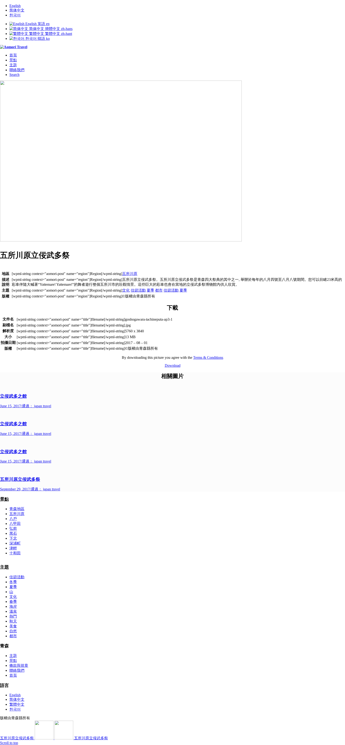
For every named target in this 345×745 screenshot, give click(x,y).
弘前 (13, 528)
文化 (126, 290)
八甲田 (15, 524)
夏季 (150, 290)
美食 (13, 626)
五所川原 (129, 274)
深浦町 (15, 543)
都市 (159, 290)
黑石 (13, 533)
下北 (13, 538)
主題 (13, 656)
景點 (13, 661)
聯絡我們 (16, 670)
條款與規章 (18, 665)
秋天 (13, 621)
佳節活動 (138, 290)
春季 (13, 602)
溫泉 (13, 611)
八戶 (13, 519)
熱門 (13, 616)
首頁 (13, 675)
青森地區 (16, 509)
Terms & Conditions (208, 358)
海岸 (13, 606)
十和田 (15, 553)
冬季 (13, 582)
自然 (13, 631)
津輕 (13, 548)
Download (172, 365)
